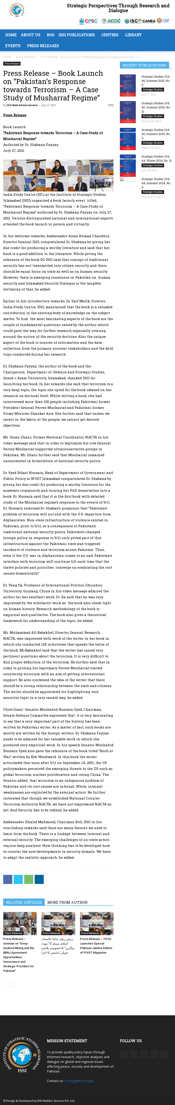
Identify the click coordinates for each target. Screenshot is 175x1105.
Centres (109, 34)
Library (133, 34)
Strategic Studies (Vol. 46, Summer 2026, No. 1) (156, 81)
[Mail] (144, 1054)
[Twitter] (18, 879)
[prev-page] (6, 984)
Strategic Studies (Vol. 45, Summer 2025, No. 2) (156, 107)
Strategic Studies (153, 89)
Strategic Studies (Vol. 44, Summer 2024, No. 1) (156, 183)
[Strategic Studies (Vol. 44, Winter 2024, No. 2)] (129, 165)
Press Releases (43, 45)
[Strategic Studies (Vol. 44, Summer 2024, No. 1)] (129, 188)
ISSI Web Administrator (22, 105)
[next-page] (13, 984)
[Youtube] (164, 1054)
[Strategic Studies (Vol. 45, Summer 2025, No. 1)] (129, 139)
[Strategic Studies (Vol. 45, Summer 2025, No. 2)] (129, 112)
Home (11, 34)
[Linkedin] (39, 879)
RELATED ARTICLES (24, 902)
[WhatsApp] (28, 879)
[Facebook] (7, 879)
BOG (50, 34)
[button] (166, 35)
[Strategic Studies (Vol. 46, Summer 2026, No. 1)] (129, 85)
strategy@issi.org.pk (79, 1081)
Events (13, 45)
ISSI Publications (77, 34)
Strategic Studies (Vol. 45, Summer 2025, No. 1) (156, 134)
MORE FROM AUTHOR (67, 902)
